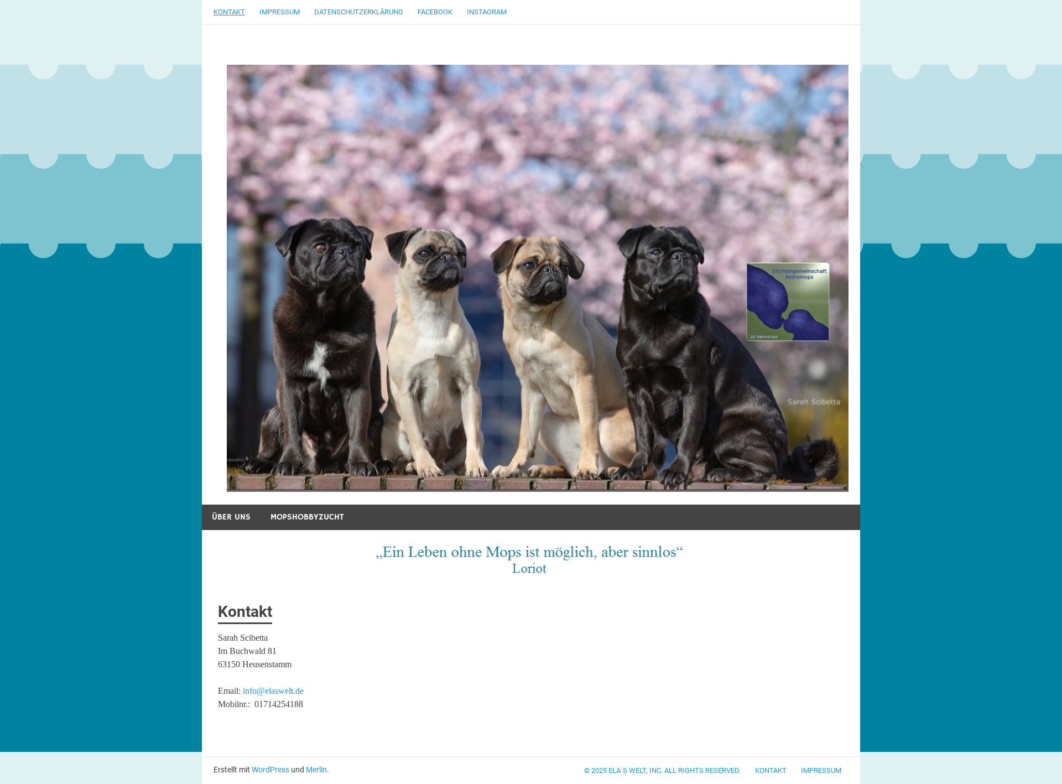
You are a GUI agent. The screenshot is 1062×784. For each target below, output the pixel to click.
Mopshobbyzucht (307, 517)
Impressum (279, 12)
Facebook (435, 12)
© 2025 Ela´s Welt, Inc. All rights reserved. (662, 770)
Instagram (487, 12)
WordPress (270, 769)
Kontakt (229, 12)
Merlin (316, 769)
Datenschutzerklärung (358, 12)
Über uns (231, 517)
